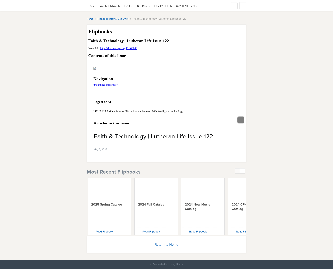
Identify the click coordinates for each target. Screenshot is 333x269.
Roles (128, 6)
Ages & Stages (110, 6)
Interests (143, 6)
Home (92, 6)
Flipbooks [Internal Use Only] (113, 19)
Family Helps (163, 6)
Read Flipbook (104, 231)
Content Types (186, 6)
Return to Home (166, 244)
